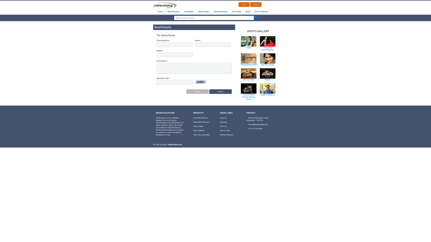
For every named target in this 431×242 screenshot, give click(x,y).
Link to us (223, 126)
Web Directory (173, 11)
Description (162, 61)
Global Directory (221, 11)
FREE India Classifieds (201, 135)
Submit (221, 92)
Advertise (223, 122)
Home (160, 11)
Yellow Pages (203, 11)
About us (223, 118)
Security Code (163, 78)
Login (244, 4)
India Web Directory (200, 118)
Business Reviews (226, 135)
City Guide (236, 11)
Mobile (160, 51)
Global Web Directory (201, 122)
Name (198, 40)
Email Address (163, 40)
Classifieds (189, 11)
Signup (256, 4)
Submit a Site (225, 130)
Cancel (198, 92)
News (248, 11)
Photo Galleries (261, 11)
